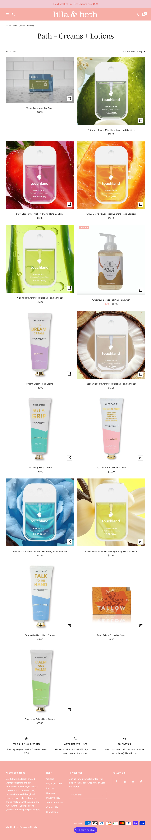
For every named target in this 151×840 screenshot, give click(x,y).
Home (8, 26)
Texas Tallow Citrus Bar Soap (111, 635)
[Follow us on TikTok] (141, 781)
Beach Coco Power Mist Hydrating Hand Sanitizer (111, 383)
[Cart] (143, 14)
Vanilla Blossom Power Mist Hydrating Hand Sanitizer (111, 551)
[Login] (137, 14)
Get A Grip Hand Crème (40, 467)
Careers (50, 779)
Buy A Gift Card (54, 783)
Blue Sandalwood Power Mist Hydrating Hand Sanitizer (40, 551)
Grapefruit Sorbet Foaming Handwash (111, 300)
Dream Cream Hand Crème (39, 383)
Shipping (50, 793)
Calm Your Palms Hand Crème (40, 719)
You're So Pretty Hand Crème (111, 467)
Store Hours (52, 812)
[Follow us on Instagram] (133, 781)
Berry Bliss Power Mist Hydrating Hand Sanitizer (39, 214)
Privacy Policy (53, 797)
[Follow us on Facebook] (117, 781)
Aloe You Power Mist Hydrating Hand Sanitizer (40, 297)
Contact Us (52, 807)
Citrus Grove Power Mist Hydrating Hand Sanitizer (111, 214)
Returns (50, 788)
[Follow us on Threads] (125, 781)
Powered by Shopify (28, 827)
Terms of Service (54, 802)
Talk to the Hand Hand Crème (40, 635)
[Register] (102, 795)
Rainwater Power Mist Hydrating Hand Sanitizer (111, 130)
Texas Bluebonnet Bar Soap (39, 108)
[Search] (13, 14)
